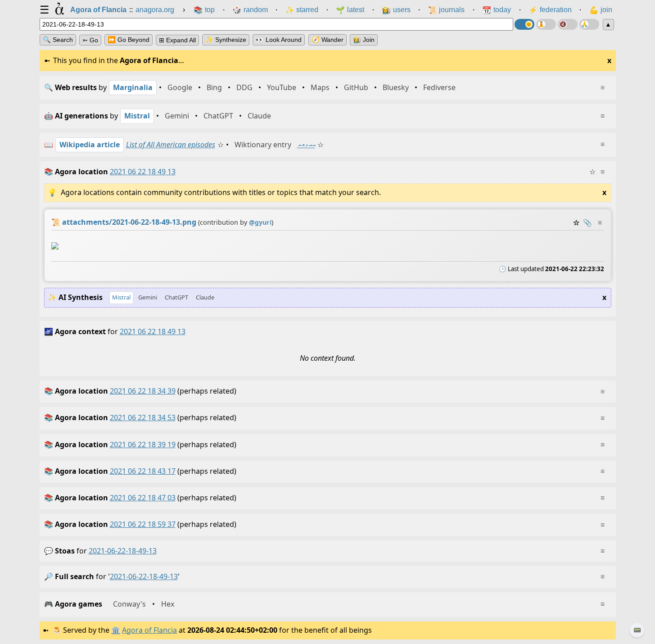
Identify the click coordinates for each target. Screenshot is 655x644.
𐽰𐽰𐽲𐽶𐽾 (306, 145)
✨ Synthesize (225, 39)
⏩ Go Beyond (128, 39)
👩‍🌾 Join (364, 39)
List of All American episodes (170, 145)
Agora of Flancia (149, 630)
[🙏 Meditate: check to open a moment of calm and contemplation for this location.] (589, 24)
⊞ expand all (177, 40)
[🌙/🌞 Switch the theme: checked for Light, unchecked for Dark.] (524, 24)
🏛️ (115, 630)
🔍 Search (58, 39)
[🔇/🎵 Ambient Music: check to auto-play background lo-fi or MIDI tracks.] (568, 24)
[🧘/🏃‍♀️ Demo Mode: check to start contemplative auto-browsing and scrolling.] (546, 24)
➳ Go (90, 40)
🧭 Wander (327, 39)
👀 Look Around (279, 39)
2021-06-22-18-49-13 (123, 551)
